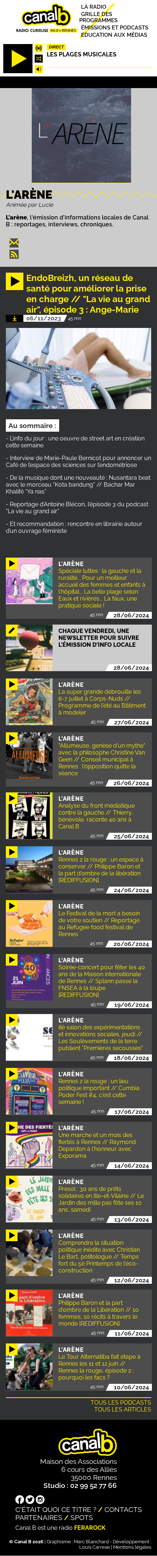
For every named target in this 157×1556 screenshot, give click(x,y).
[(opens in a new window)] (19, 1500)
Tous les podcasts (121, 1402)
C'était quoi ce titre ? (55, 1509)
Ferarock (90, 1527)
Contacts (123, 1509)
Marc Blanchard (91, 1541)
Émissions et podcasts (114, 27)
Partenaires (38, 1517)
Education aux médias (114, 35)
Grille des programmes (98, 17)
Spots (81, 1517)
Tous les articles (122, 1409)
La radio (93, 7)
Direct (56, 47)
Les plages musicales (81, 54)
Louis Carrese (94, 1547)
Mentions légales (132, 1547)
